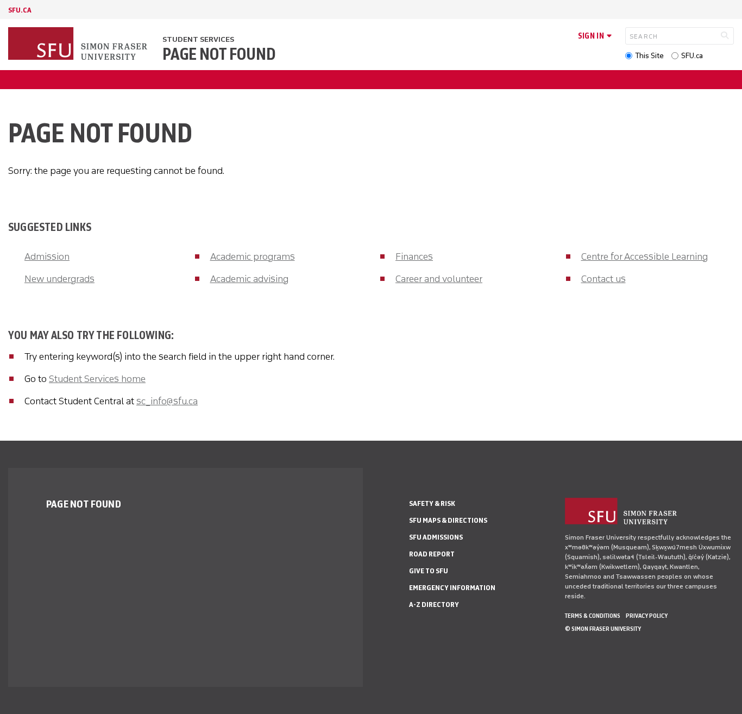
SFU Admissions (436, 537)
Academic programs (252, 256)
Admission (47, 256)
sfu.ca (20, 10)
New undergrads (59, 279)
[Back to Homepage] (78, 44)
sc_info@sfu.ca (167, 401)
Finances (414, 256)
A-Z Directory (434, 604)
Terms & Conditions (592, 615)
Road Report (432, 554)
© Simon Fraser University (603, 628)
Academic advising (249, 279)
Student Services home (97, 379)
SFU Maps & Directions (448, 520)
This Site (649, 55)
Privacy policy (647, 615)
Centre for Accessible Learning (644, 256)
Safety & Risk (432, 503)
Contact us (603, 279)
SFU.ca (692, 55)
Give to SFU (428, 570)
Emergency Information (452, 587)
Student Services (198, 39)
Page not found (218, 54)
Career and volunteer (438, 279)
